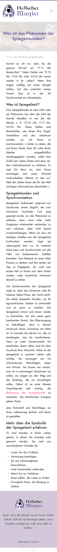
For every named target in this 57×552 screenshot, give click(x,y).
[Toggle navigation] (51, 11)
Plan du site (28, 550)
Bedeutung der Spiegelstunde (25, 393)
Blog (10, 57)
